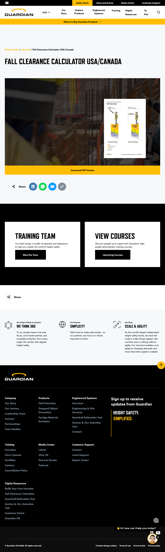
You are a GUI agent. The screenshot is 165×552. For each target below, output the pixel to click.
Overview (77, 403)
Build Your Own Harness (19, 488)
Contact (77, 431)
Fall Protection (47, 403)
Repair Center (80, 460)
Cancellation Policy (16, 470)
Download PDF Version (82, 170)
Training (116, 10)
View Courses (13, 455)
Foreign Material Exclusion (48, 419)
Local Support (80, 455)
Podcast (43, 465)
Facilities (10, 460)
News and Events (104, 2)
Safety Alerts (82, 2)
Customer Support (151, 2)
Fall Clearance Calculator (20, 493)
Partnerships (12, 424)
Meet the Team (30, 254)
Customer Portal (14, 513)
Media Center (127, 2)
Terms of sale (139, 545)
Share (22, 186)
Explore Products (79, 11)
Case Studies (12, 429)
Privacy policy (154, 545)
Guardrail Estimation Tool (87, 417)
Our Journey (12, 408)
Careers (9, 419)
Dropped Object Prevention (48, 410)
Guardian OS (12, 518)
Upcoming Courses (113, 254)
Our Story (64, 11)
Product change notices (106, 545)
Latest (42, 450)
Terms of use (125, 545)
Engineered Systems (99, 11)
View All (25, 49)
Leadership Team (15, 413)
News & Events (48, 460)
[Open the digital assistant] (152, 538)
